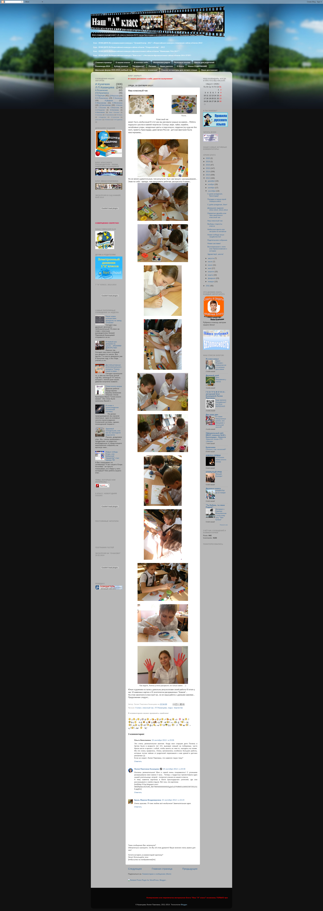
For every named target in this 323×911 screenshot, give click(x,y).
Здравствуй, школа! (215, 254)
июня (210, 265)
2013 (208, 175)
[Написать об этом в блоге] (176, 704)
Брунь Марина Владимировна (147, 800)
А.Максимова (100, 103)
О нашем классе (123, 62)
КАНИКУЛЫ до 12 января (220, 492)
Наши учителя (166, 66)
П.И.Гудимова (117, 119)
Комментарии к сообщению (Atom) (156, 874)
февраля (212, 278)
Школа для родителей (204, 62)
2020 (208, 158)
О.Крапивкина (109, 115)
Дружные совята (213, 488)
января (211, 282)
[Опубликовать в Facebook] (181, 704)
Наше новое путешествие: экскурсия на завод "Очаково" (113, 319)
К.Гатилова (98, 115)
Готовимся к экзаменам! (146, 70)
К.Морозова (115, 108)
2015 (208, 168)
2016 (208, 165)
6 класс (139, 708)
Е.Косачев (102, 108)
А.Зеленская (115, 117)
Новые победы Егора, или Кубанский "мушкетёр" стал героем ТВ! (112, 456)
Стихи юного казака (114, 386)
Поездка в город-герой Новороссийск (216, 200)
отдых (170, 708)
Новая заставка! (214, 243)
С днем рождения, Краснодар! (215, 195)
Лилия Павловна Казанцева (146, 769)
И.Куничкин (102, 84)
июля (210, 262)
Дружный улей (212, 375)
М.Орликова (114, 110)
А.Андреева (102, 117)
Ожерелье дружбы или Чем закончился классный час (216, 215)
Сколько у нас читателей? (216, 449)
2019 (208, 162)
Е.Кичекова (117, 98)
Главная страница (104, 62)
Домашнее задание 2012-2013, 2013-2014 (217, 209)
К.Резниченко (101, 90)
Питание (152, 66)
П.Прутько (100, 95)
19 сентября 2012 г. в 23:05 (163, 740)
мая (210, 268)
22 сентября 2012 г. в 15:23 (173, 800)
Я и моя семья (212, 359)
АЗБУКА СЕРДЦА (213, 455)
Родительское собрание (217, 240)
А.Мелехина (117, 103)
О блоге (180, 66)
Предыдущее (189, 868)
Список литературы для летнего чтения (179, 70)
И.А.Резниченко (101, 98)
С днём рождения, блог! (217, 205)
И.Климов (108, 119)
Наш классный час (215, 221)
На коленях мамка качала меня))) (221, 460)
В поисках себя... (141, 62)
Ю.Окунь (119, 115)
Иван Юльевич (114, 112)
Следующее (135, 868)
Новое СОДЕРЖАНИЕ (197, 66)
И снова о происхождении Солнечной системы (112, 409)
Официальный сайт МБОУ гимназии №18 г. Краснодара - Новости (216, 435)
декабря (211, 181)
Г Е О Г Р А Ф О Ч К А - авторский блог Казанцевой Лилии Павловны (215, 395)
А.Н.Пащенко (100, 110)
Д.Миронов (114, 96)
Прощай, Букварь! (219, 475)
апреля (211, 272)
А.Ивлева (119, 105)
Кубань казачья (121, 66)
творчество (178, 708)
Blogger (184, 905)
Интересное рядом (161, 62)
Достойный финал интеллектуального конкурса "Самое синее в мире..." (113, 368)
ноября (211, 184)
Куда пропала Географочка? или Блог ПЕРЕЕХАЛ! (221, 403)
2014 (208, 171)
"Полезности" (138, 66)
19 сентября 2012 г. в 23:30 (174, 769)
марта (210, 275)
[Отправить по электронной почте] (174, 704)
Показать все (224, 525)
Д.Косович (98, 119)
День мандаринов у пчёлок (221, 380)
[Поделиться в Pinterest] (183, 704)
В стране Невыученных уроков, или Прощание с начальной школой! (221, 422)
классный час (148, 708)
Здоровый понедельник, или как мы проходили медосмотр (113, 432)
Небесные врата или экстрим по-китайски (216, 230)
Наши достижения (209, 70)
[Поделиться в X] (178, 704)
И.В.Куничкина (102, 93)
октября (211, 188)
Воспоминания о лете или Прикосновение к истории (217, 249)
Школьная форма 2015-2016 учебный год (113, 70)
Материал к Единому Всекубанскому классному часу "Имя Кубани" (221, 514)
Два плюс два (212, 415)
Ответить (138, 761)
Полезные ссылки (182, 62)
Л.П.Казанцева (161, 708)
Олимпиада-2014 (102, 66)
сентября (212, 191)
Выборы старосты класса (214, 225)
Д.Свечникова (105, 105)
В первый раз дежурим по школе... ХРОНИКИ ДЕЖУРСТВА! (113, 345)
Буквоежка (210, 447)
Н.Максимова (100, 112)
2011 (208, 286)
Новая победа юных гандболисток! (215, 236)
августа (211, 258)
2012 (208, 178)
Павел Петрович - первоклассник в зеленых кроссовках (221, 365)
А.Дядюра (109, 100)
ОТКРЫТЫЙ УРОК (214, 472)
